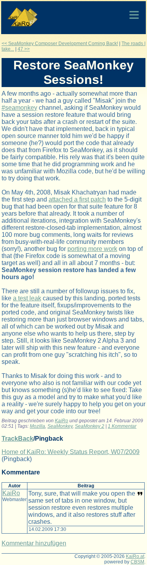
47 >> (24, 49)
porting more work (92, 248)
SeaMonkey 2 (89, 426)
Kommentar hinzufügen (34, 543)
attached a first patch (77, 199)
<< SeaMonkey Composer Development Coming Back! (60, 43)
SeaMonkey (60, 426)
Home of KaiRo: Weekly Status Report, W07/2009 (71, 452)
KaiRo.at (135, 556)
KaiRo (61, 420)
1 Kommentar (122, 426)
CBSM (137, 562)
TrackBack (17, 438)
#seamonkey (19, 107)
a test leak (27, 298)
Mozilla (37, 426)
